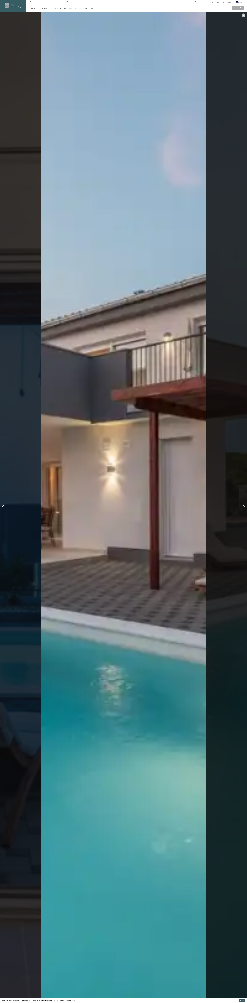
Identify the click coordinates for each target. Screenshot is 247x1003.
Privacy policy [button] (72, 1000)
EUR (229, 2)
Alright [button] (242, 1000)
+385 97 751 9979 (37, 2)
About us (89, 8)
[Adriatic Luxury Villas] (13, 6)
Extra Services (75, 8)
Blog (99, 8)
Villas (32, 8)
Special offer (60, 8)
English (240, 2)
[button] (244, 507)
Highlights (45, 8)
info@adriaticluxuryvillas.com (78, 2)
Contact (237, 8)
